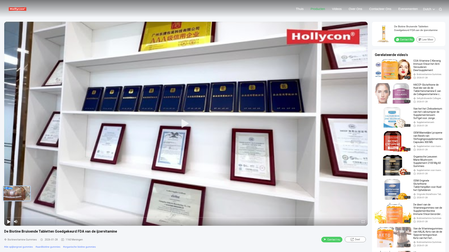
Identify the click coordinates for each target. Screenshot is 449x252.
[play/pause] (8, 221)
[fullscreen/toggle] (363, 221)
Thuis (300, 9)
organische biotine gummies (80, 246)
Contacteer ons (380, 9)
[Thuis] (17, 8)
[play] (186, 123)
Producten (318, 9)
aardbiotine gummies (48, 246)
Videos (337, 9)
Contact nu (333, 239)
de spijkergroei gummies (19, 246)
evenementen (408, 9)
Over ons (355, 9)
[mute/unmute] (15, 221)
